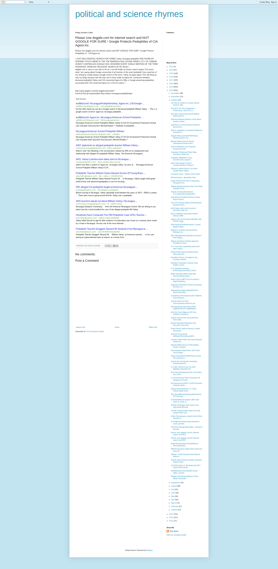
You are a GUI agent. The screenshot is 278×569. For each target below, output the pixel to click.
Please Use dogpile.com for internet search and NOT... (185, 434)
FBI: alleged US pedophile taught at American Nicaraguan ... (107, 187)
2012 (171, 517)
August (174, 486)
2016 (171, 84)
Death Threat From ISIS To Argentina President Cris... (185, 182)
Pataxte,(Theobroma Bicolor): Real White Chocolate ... (184, 477)
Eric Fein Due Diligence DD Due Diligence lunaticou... (183, 313)
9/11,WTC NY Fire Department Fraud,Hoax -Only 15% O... (183, 109)
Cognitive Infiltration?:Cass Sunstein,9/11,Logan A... (181, 159)
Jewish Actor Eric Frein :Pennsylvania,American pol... (183, 302)
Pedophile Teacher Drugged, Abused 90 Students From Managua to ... (112, 229)
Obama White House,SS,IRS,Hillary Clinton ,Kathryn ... (185, 346)
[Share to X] (111, 245)
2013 (171, 514)
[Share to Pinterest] (117, 245)
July (173, 489)
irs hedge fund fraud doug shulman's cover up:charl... (185, 423)
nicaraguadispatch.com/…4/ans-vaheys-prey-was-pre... (99, 162)
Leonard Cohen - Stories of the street (185, 174)
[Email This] (106, 245)
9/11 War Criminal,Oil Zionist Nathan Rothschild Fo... (185, 115)
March (174, 503)
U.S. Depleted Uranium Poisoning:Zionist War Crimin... (184, 269)
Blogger (150, 550)
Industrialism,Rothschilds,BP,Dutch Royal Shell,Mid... (184, 291)
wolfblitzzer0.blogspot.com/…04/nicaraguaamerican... (98, 120)
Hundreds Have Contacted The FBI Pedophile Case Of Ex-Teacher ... (111, 215)
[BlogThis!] (108, 245)
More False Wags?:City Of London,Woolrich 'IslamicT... (183, 164)
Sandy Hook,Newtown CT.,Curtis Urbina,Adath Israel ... (183, 390)
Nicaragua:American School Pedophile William (100, 131)
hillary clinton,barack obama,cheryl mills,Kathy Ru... (184, 253)
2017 (171, 80)
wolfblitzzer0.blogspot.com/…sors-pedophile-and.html (98, 106)
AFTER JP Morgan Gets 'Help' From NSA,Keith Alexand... (185, 406)
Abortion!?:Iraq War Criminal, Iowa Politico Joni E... (184, 264)
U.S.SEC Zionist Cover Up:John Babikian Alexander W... (183, 368)
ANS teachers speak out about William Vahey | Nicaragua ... (106, 201)
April (173, 500)
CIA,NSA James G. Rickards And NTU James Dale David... (185, 466)
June (173, 493)
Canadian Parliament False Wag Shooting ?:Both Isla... (183, 153)
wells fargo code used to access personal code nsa (183, 209)
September (175, 483)
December (175, 93)
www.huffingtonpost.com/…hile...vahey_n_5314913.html (99, 176)
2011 (171, 521)
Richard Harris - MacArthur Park (183, 178)
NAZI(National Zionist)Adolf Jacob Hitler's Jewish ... (184, 472)
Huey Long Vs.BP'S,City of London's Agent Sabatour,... (185, 280)
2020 (171, 70)
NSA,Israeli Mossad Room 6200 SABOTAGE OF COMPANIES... (184, 308)
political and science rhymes (129, 14)
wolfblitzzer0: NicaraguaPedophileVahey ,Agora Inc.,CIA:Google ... (110, 103)
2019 (171, 73)
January (174, 510)
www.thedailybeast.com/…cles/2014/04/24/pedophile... (99, 232)
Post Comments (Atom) (95, 331)
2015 (171, 87)
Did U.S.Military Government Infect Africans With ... (184, 215)
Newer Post (80, 327)
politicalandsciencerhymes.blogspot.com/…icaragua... (98, 134)
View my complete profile (176, 535)
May (173, 496)
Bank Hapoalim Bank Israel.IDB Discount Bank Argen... (183, 275)
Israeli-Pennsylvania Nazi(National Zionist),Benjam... (184, 445)
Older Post (153, 327)
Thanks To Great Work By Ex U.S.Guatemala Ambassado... (183, 193)
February (175, 506)
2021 (171, 67)
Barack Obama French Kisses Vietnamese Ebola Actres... (182, 142)
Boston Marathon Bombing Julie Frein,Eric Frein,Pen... (183, 324)
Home (117, 327)
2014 (171, 90)
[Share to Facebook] (114, 245)
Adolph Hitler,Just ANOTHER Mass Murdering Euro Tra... (184, 137)
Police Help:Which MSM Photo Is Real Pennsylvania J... (186, 357)
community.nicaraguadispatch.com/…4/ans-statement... (99, 148)
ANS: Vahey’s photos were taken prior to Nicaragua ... (103, 159)
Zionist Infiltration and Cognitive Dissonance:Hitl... (183, 148)
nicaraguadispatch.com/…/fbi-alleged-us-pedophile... (98, 190)
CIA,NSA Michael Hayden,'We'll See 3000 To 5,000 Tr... (185, 401)
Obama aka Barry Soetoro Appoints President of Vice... (185, 242)
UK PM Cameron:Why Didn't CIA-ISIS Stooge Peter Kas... (185, 412)
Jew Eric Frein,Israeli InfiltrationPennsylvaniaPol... (183, 335)
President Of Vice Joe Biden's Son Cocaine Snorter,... (184, 258)
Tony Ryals (174, 531)
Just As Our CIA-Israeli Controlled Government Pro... (184, 362)
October (174, 100)
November (175, 97)
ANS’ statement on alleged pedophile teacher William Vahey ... (108, 145)
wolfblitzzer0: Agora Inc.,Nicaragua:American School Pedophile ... (109, 117)
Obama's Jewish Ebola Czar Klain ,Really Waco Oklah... (184, 170)
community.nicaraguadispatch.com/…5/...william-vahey (99, 204)
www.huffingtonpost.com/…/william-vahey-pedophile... (98, 218)
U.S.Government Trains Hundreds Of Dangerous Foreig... (185, 379)
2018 (171, 77)
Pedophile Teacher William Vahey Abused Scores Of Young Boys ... (110, 173)
